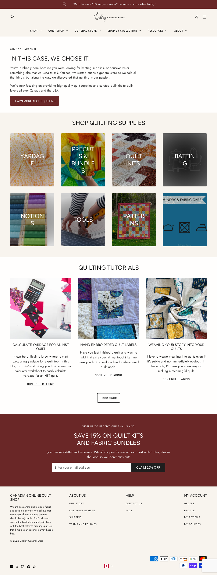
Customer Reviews (82, 510)
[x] (17, 567)
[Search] (12, 16)
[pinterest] (28, 566)
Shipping (75, 517)
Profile (189, 510)
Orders (189, 503)
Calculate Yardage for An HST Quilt (41, 347)
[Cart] (204, 16)
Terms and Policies (83, 524)
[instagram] (22, 566)
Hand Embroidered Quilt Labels (108, 345)
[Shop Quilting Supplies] (185, 219)
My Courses (192, 524)
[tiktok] (34, 566)
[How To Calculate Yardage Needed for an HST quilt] (40, 308)
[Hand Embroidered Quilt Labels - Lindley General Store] (108, 308)
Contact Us (134, 503)
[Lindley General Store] (109, 17)
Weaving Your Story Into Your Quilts (176, 347)
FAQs (129, 510)
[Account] (196, 16)
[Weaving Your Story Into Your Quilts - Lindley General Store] (176, 308)
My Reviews (192, 517)
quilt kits (47, 526)
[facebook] (11, 566)
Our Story (76, 503)
